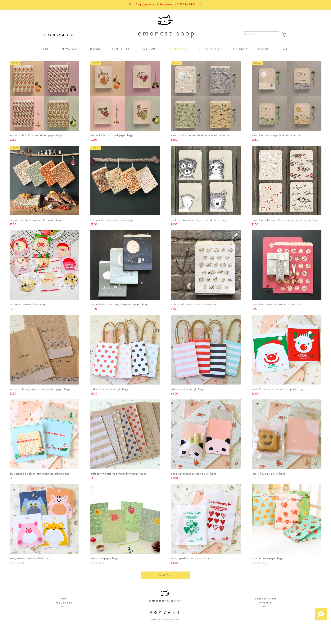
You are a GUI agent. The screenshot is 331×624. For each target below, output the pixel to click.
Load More (165, 575)
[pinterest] (54, 35)
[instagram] (49, 35)
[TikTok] (58, 35)
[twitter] (63, 35)
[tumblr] (67, 35)
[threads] (178, 612)
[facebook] (44, 35)
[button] (285, 34)
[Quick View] (206, 180)
